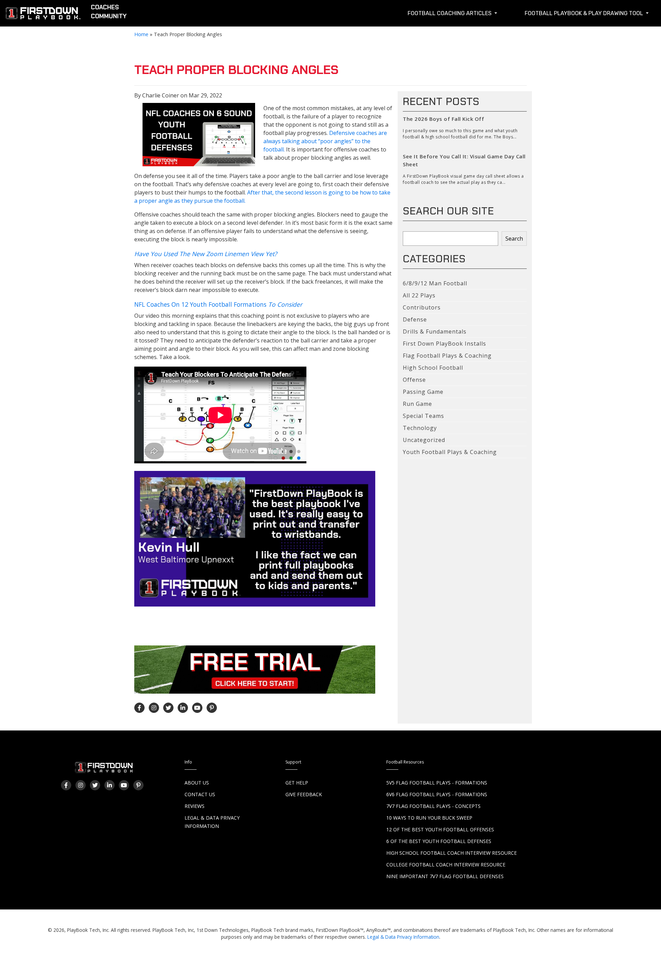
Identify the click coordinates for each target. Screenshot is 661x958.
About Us (197, 782)
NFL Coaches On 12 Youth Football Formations (218, 304)
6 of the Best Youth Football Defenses (438, 841)
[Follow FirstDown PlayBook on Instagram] (154, 708)
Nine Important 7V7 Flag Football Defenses (445, 876)
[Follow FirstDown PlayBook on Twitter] (168, 708)
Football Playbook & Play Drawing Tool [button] (584, 13)
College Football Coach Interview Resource (445, 864)
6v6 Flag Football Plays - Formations (436, 794)
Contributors (422, 307)
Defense (415, 319)
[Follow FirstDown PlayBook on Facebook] (139, 708)
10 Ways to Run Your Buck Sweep (429, 817)
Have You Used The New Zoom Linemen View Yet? (205, 254)
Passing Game (423, 392)
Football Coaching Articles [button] (450, 13)
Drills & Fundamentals (434, 331)
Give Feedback (303, 794)
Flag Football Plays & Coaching (447, 355)
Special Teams (423, 416)
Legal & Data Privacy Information (403, 937)
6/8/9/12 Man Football (435, 283)
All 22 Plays (419, 295)
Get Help (296, 782)
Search (514, 238)
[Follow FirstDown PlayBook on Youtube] (197, 708)
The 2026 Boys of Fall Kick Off (443, 118)
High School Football (433, 367)
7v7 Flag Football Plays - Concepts (433, 806)
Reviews (194, 806)
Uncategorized (424, 440)
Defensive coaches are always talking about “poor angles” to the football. (325, 141)
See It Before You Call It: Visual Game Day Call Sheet (464, 160)
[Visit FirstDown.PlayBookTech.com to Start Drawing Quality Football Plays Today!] (43, 15)
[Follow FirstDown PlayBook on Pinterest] (212, 708)
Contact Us (200, 794)
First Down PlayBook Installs (444, 343)
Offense (414, 379)
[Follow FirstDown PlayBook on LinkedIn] (183, 708)
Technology (420, 428)
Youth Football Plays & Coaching (450, 452)
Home (141, 34)
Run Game (417, 404)
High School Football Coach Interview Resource (451, 853)
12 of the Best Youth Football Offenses (440, 829)
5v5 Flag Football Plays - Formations (436, 782)
